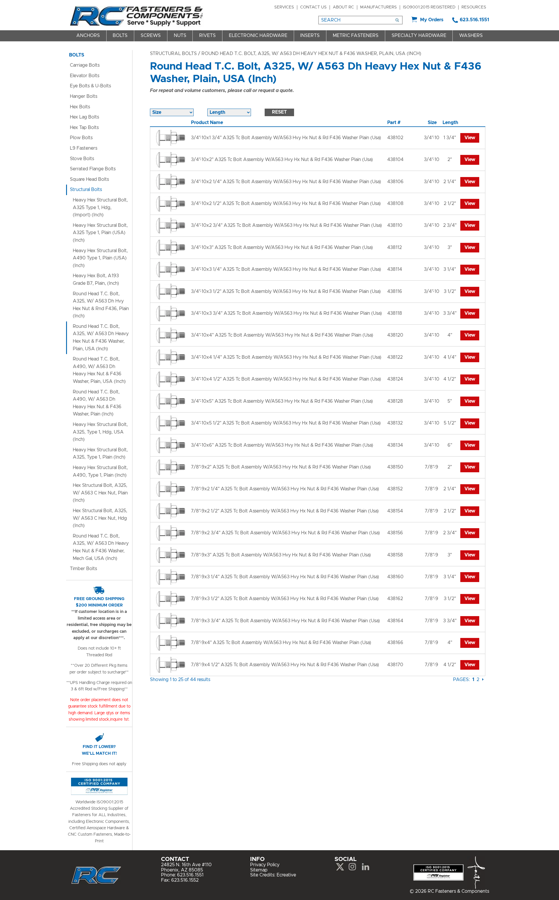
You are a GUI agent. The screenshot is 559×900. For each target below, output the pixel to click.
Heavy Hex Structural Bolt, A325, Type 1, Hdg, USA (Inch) (100, 432)
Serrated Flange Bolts (93, 169)
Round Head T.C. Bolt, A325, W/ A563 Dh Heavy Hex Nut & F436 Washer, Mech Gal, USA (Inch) (101, 547)
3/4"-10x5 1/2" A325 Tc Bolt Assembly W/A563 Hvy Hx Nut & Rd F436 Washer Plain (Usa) (286, 423)
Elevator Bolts (84, 75)
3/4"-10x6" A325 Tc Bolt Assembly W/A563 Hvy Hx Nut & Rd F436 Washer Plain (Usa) (282, 445)
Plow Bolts (81, 137)
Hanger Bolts (83, 96)
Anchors (88, 35)
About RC (343, 7)
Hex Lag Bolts (84, 117)
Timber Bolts (83, 568)
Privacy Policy (265, 864)
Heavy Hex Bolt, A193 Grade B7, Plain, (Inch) (96, 279)
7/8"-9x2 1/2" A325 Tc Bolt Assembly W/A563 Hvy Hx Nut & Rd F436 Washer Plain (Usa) (285, 511)
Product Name (207, 122)
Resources (473, 7)
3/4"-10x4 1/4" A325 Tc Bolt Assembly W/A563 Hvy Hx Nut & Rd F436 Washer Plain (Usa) (286, 357)
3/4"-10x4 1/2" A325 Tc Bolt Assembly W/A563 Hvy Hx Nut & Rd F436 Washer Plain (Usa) (286, 379)
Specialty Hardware (419, 35)
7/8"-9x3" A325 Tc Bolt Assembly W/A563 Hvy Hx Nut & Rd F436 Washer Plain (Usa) (281, 555)
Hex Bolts (80, 107)
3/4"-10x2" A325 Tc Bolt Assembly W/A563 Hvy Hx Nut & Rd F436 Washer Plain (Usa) (282, 159)
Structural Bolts (173, 53)
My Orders (431, 19)
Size (432, 122)
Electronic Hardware (258, 35)
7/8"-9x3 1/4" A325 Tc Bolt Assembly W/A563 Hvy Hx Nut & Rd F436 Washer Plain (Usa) (285, 576)
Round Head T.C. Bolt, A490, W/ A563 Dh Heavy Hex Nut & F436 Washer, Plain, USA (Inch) (99, 370)
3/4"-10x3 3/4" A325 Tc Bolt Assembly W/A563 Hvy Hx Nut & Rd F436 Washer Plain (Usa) (286, 313)
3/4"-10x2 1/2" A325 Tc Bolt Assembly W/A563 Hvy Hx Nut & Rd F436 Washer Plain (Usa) (286, 203)
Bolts (120, 35)
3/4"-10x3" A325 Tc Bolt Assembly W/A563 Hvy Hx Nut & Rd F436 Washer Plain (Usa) (282, 247)
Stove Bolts (82, 158)
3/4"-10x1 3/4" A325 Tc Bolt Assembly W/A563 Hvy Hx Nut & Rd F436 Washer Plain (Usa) (286, 137)
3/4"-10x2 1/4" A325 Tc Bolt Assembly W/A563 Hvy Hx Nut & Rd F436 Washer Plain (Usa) (286, 181)
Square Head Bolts (89, 179)
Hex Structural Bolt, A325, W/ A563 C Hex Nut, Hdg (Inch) (100, 518)
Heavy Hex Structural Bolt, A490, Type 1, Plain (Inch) (100, 471)
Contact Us (313, 7)
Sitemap (259, 870)
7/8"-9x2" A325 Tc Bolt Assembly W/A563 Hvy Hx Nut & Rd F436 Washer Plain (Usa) (281, 467)
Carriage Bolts (85, 65)
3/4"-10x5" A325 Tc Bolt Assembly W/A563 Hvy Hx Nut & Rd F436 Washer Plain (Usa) (282, 401)
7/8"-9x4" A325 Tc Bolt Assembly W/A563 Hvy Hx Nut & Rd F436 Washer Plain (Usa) (281, 642)
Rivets (207, 35)
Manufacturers (378, 7)
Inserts (310, 35)
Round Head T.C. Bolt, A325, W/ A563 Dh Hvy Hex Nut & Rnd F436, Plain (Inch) (101, 305)
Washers (471, 35)
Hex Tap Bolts (84, 127)
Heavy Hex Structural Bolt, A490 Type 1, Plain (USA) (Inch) (100, 258)
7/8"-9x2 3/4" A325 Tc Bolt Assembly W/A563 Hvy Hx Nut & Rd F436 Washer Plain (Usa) (285, 533)
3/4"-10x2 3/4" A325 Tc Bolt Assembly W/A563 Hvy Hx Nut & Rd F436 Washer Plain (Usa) (286, 225)
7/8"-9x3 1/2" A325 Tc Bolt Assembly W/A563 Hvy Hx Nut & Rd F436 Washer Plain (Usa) (285, 598)
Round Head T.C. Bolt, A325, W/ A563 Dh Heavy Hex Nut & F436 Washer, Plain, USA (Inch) (101, 337)
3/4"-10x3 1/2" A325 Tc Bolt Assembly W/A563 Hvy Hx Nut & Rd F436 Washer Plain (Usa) (286, 291)
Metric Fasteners (355, 35)
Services (284, 7)
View (469, 137)
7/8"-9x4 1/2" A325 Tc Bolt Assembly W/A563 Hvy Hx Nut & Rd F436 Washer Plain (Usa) (285, 664)
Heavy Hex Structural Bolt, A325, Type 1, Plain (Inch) (100, 454)
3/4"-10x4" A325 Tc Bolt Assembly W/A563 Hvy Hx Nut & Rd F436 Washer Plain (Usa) (282, 335)
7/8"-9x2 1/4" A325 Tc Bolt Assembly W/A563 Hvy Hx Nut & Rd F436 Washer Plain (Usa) (285, 489)
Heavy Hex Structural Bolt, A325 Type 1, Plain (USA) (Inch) (100, 233)
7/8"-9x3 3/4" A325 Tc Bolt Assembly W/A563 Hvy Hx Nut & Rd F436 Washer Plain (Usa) (285, 620)
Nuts (180, 35)
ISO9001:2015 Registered (429, 7)
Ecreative (286, 875)
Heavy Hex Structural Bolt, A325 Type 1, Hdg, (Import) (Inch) (100, 207)
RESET (279, 112)
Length (450, 122)
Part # (394, 122)
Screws (151, 35)
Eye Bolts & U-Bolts (90, 86)
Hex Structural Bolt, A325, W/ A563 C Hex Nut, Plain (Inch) (100, 493)
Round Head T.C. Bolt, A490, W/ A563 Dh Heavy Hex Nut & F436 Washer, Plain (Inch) (97, 403)
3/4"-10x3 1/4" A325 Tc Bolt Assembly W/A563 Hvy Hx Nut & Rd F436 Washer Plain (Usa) (286, 269)
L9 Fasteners (83, 148)
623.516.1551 (474, 19)
